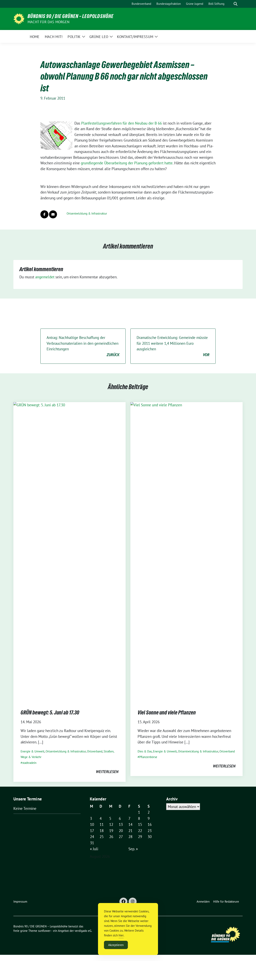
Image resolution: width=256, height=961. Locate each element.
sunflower (44, 931)
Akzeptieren (116, 945)
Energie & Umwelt (32, 751)
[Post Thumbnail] (69, 551)
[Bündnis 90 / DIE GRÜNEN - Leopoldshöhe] (18, 18)
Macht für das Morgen (48, 22)
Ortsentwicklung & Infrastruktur (87, 213)
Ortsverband (94, 751)
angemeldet (44, 277)
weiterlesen (107, 771)
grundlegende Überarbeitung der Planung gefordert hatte (127, 163)
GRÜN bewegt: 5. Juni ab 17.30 (50, 712)
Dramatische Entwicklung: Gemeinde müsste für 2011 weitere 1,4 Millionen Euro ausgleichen (173, 346)
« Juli (94, 848)
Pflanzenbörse (148, 757)
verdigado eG (83, 931)
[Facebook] (123, 902)
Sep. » (133, 848)
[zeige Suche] (235, 4)
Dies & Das (145, 751)
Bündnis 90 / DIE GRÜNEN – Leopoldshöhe (71, 16)
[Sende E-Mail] (53, 214)
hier (121, 935)
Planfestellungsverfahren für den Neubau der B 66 (121, 123)
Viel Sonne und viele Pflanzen (167, 712)
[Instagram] (133, 902)
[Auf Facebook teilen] (44, 214)
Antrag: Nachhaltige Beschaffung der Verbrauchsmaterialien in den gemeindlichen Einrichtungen (83, 346)
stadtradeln (29, 763)
